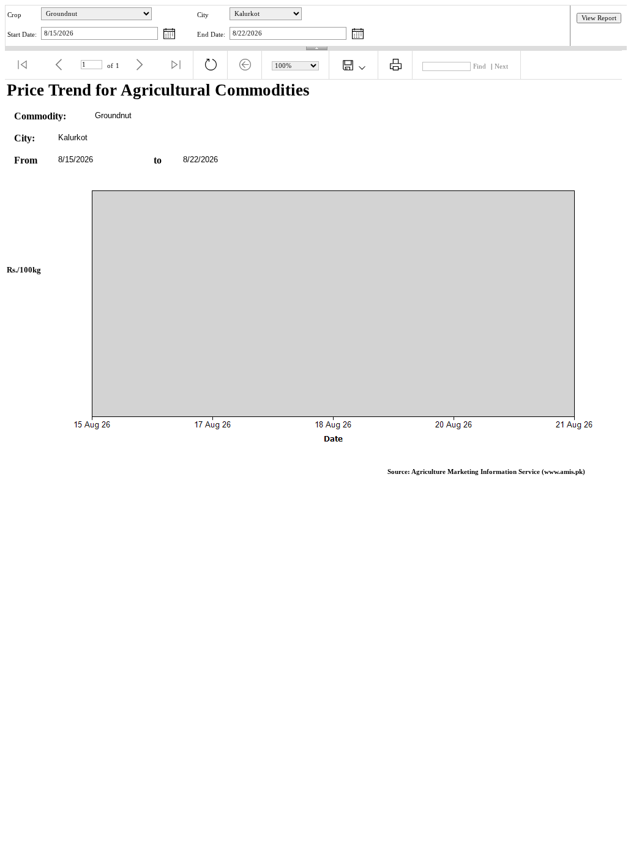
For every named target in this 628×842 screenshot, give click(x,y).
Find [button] (479, 66)
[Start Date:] (169, 34)
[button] (22, 65)
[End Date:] (358, 34)
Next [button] (501, 66)
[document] (316, 283)
